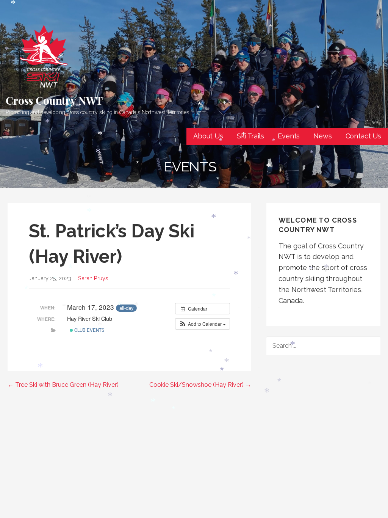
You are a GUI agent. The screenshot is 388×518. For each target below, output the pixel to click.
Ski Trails (250, 136)
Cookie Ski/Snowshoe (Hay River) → (200, 384)
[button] (202, 324)
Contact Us (363, 136)
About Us (208, 136)
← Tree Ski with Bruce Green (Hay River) (63, 384)
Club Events (89, 330)
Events (289, 136)
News (322, 136)
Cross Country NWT (54, 100)
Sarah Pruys (93, 278)
